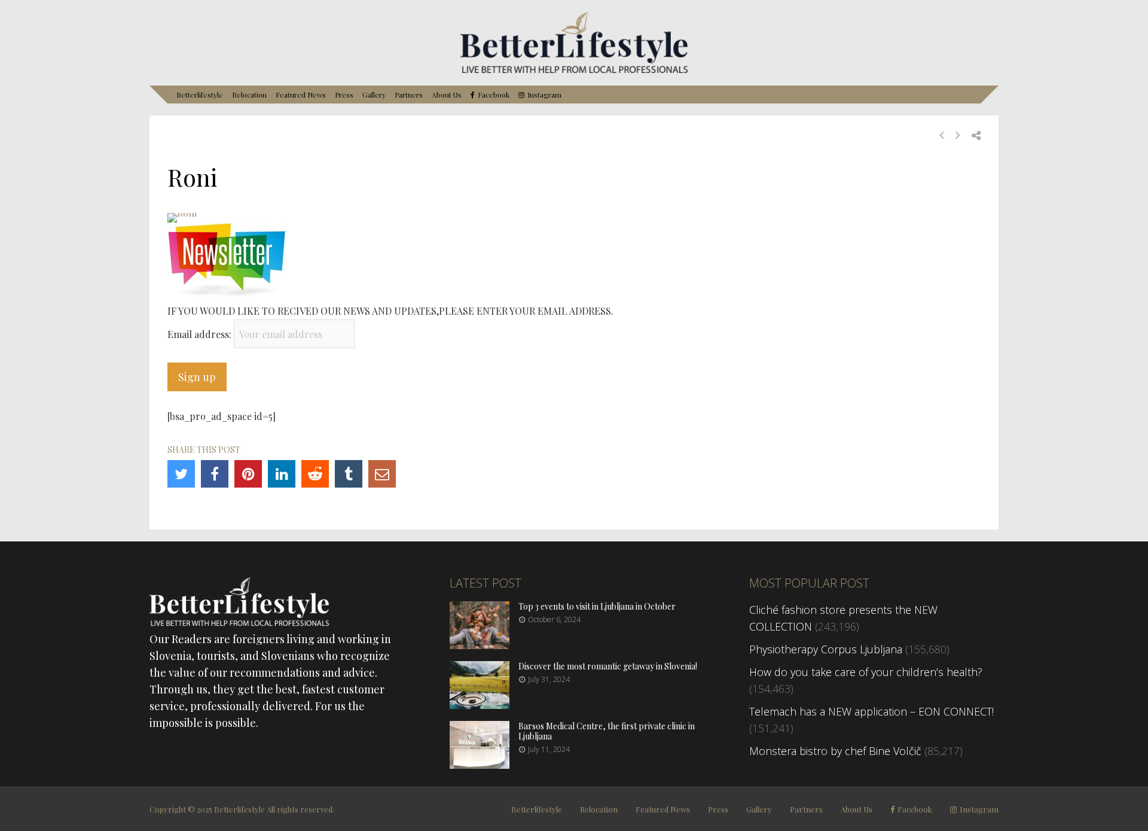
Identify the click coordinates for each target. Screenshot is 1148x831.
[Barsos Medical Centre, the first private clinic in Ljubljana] (479, 764)
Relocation (249, 94)
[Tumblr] (348, 474)
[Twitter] (181, 474)
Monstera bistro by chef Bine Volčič (835, 751)
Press (344, 94)
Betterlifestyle (199, 94)
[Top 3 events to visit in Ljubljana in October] (479, 645)
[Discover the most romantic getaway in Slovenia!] (479, 705)
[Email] (382, 474)
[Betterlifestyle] (574, 70)
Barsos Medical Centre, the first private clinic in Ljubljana (606, 731)
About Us (447, 94)
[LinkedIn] (281, 474)
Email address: (200, 334)
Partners (409, 94)
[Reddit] (315, 474)
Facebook (493, 95)
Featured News (301, 94)
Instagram (544, 95)
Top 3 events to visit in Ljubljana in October (597, 606)
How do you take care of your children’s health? (865, 672)
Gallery (374, 94)
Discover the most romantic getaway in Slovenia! (607, 666)
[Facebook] (214, 474)
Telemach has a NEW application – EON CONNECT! (871, 711)
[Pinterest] (248, 474)
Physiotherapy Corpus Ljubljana (825, 649)
